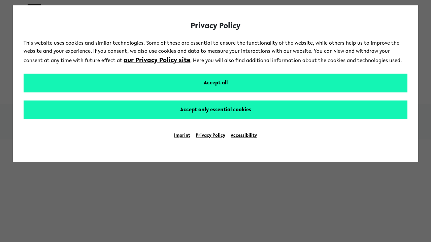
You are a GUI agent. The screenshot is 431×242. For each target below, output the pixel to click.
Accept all (216, 83)
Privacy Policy (210, 135)
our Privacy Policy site (157, 60)
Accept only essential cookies (215, 110)
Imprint (182, 135)
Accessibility (244, 135)
